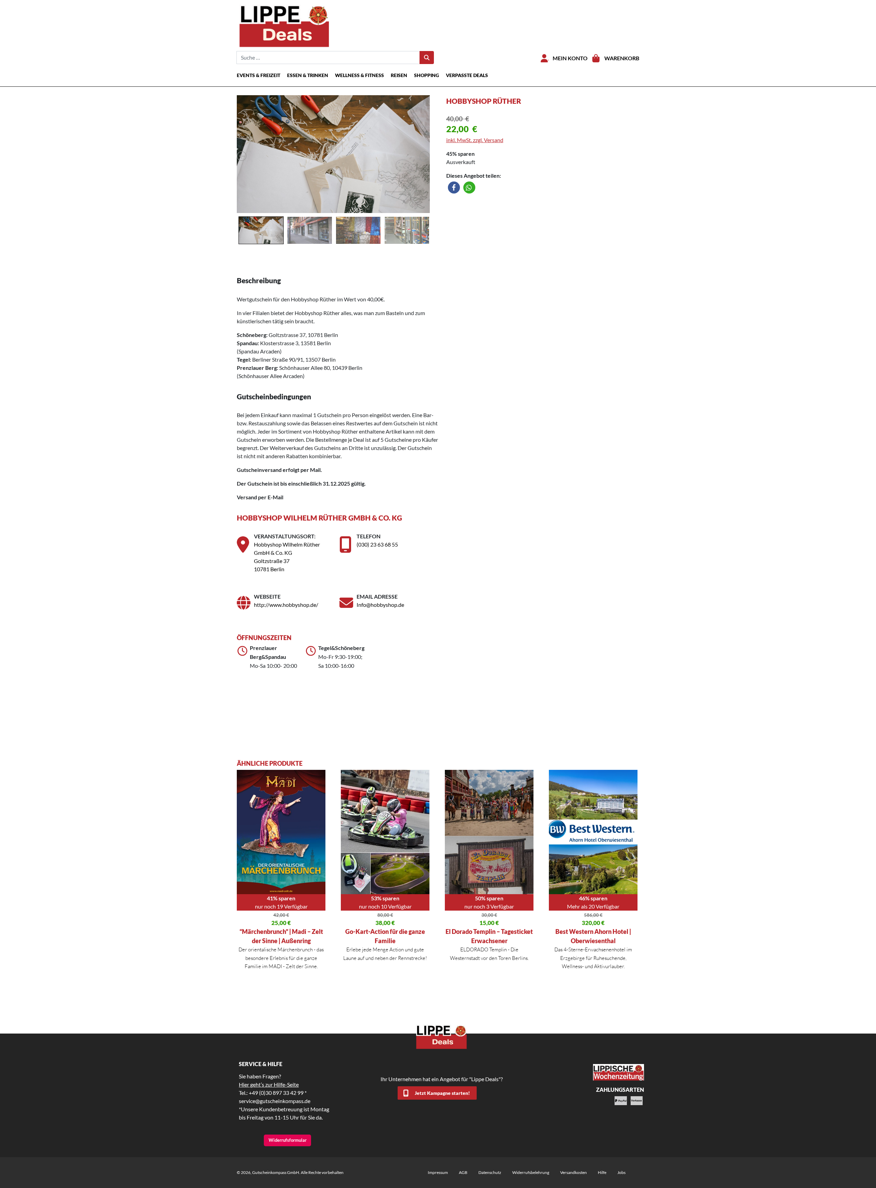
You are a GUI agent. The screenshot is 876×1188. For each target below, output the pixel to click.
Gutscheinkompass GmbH (275, 1172)
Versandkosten (573, 1172)
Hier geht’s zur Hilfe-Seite (269, 1084)
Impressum (438, 1172)
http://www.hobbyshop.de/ (286, 604)
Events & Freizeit (258, 75)
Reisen (399, 75)
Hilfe (602, 1172)
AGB (463, 1172)
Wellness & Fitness (359, 75)
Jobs (621, 1172)
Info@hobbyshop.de (380, 604)
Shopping (426, 75)
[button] (454, 187)
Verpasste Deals (467, 75)
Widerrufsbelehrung (530, 1172)
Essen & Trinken (307, 75)
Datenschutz (489, 1172)
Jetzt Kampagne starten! (442, 1093)
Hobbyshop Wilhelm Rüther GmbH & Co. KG (319, 517)
